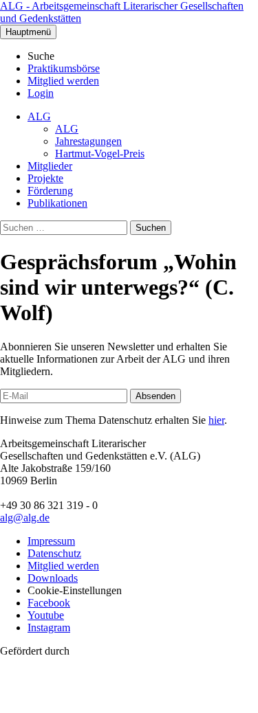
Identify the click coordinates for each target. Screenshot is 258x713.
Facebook (49, 603)
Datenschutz (54, 553)
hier (216, 420)
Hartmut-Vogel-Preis (99, 153)
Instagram (49, 627)
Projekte (45, 178)
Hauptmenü (28, 32)
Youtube (46, 615)
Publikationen (57, 203)
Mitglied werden (63, 81)
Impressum (51, 541)
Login (41, 93)
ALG (39, 116)
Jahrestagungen (88, 141)
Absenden (155, 396)
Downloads (53, 578)
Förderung (50, 190)
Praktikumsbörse (64, 68)
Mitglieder (50, 166)
